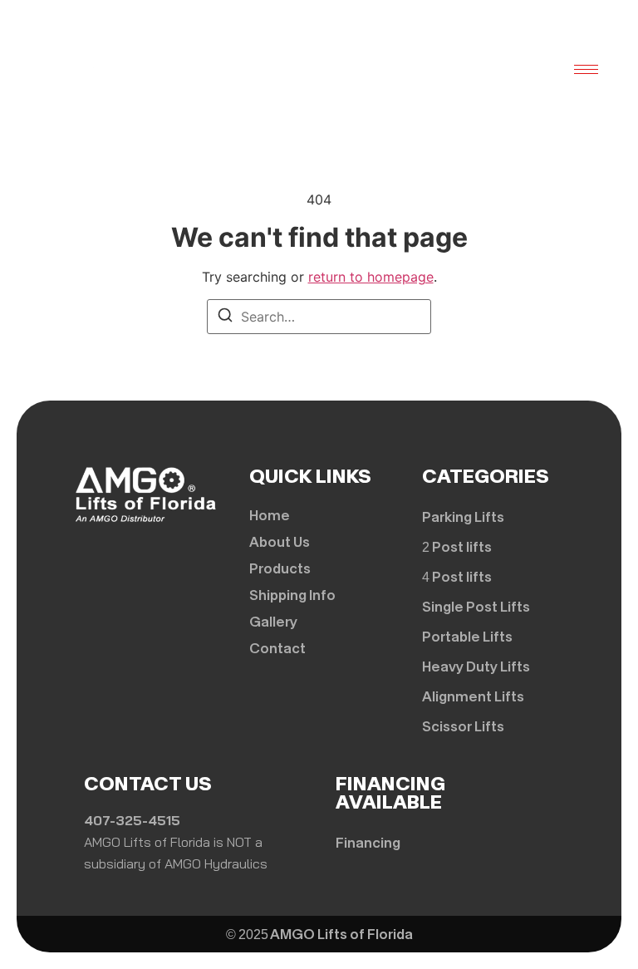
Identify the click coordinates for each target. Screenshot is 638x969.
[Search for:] (319, 316)
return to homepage (371, 276)
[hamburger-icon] (586, 69)
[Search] (225, 317)
